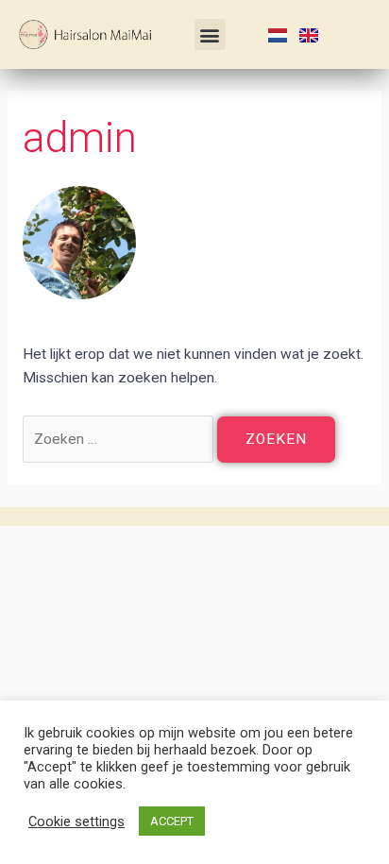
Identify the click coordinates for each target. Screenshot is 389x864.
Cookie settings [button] (76, 821)
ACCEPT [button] (172, 821)
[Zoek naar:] (120, 439)
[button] (210, 34)
